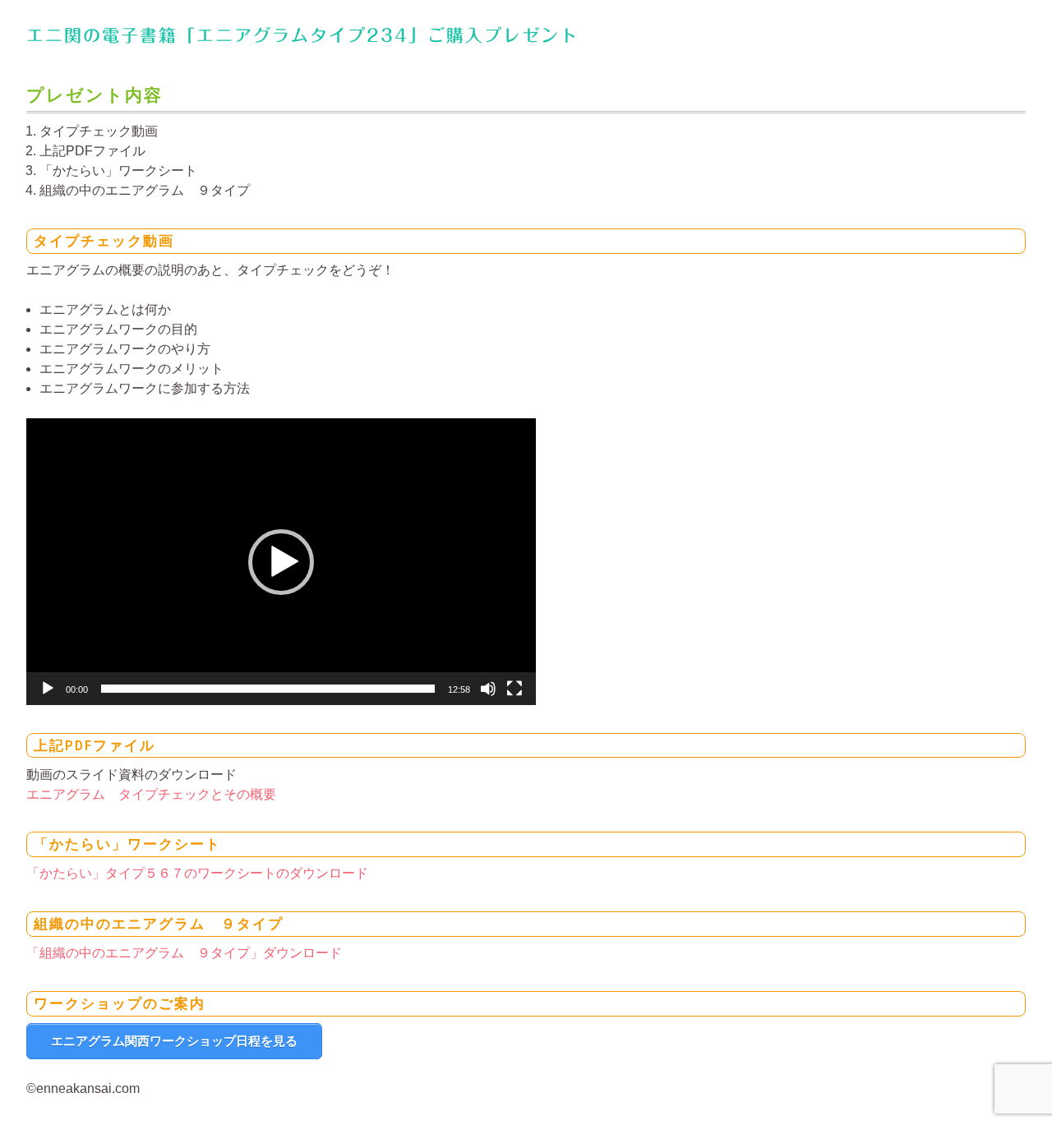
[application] (281, 561)
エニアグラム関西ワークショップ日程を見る (174, 1041)
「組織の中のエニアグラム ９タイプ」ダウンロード (184, 953)
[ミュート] (488, 688)
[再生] (47, 688)
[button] (281, 562)
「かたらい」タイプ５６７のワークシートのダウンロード (197, 873)
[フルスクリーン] (514, 688)
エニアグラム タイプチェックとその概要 (151, 794)
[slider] (268, 689)
